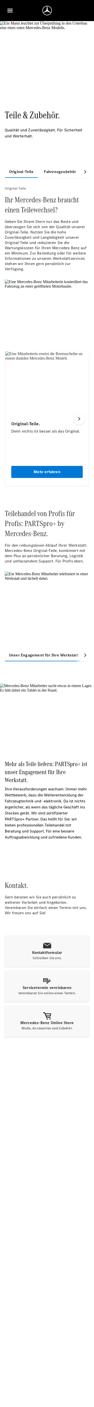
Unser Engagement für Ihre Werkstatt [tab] (43, 655)
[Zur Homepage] (47, 10)
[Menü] (10, 10)
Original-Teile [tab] (21, 171)
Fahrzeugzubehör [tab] (60, 171)
